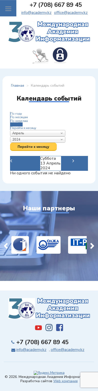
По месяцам (19, 117)
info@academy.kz (36, 12)
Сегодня (16, 124)
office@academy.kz (71, 12)
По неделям (19, 121)
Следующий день (72, 161)
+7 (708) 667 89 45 (56, 5)
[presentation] (6, 245)
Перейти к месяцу (23, 128)
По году (16, 114)
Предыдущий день (25, 161)
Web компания (65, 381)
